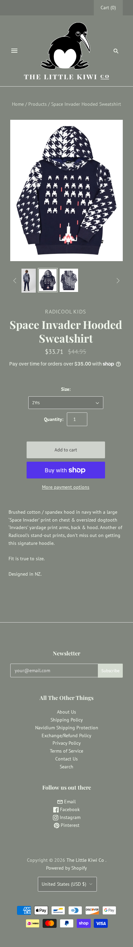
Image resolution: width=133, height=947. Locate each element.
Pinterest (69, 825)
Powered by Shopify (66, 868)
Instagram (69, 817)
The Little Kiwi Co (85, 860)
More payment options (65, 487)
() (108, 7)
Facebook (69, 809)
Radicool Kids (65, 311)
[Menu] (14, 51)
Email (69, 801)
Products (37, 104)
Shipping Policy (66, 720)
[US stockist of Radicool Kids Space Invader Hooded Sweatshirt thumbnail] (26, 280)
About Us (66, 712)
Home (18, 104)
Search (66, 767)
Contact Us (66, 759)
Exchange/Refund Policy (66, 735)
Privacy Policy (67, 743)
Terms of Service (66, 751)
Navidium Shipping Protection (66, 728)
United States (64, 884)
